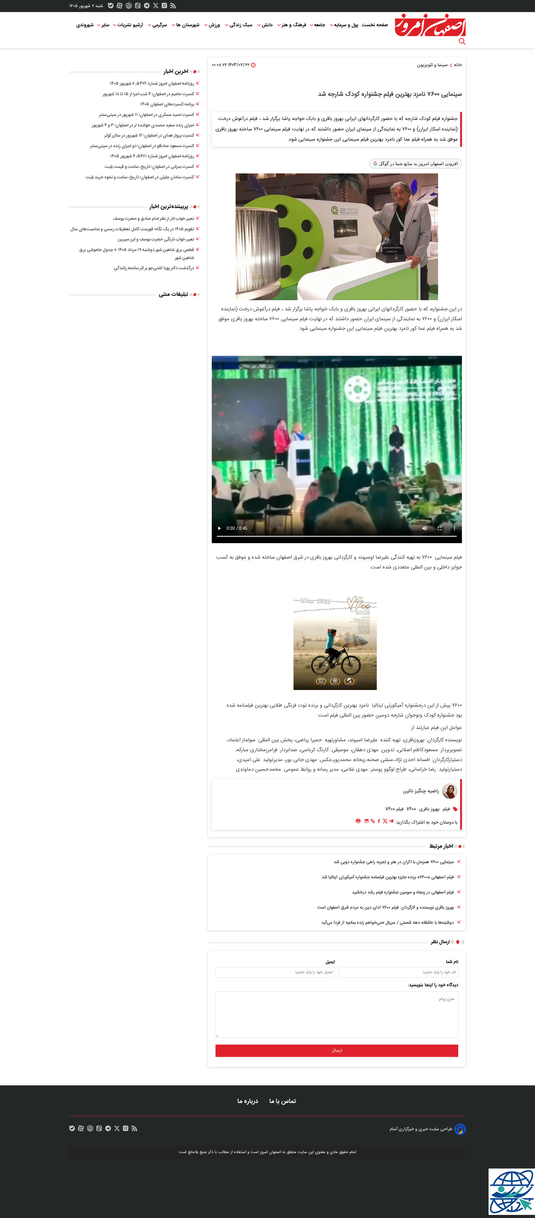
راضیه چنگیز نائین (421, 791)
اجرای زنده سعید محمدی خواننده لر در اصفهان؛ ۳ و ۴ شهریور (143, 125)
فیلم (446, 809)
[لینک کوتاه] (372, 822)
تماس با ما (283, 1101)
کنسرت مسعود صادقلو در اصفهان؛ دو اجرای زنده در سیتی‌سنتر (142, 146)
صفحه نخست (375, 25)
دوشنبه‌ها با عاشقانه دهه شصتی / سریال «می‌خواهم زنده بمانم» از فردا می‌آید (387, 922)
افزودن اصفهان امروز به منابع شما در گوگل (418, 163)
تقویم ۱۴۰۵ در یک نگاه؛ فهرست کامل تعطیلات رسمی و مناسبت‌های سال (132, 229)
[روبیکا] (128, 7)
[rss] (173, 7)
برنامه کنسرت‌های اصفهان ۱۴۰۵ (167, 104)
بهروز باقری (429, 809)
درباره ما (248, 1101)
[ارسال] (366, 822)
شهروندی (85, 25)
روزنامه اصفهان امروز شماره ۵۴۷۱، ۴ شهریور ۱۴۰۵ (152, 156)
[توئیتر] (156, 7)
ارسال (337, 1050)
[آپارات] (119, 7)
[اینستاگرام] (164, 7)
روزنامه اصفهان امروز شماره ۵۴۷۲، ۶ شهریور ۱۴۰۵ (152, 83)
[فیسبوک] (378, 822)
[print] (358, 821)
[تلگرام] (146, 7)
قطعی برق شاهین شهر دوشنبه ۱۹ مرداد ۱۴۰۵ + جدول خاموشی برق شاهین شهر (136, 254)
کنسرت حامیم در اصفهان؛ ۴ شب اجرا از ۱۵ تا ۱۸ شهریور (148, 94)
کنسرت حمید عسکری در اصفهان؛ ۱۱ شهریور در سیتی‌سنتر (146, 115)
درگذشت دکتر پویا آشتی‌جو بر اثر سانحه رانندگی (154, 268)
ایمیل (330, 962)
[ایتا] (138, 7)
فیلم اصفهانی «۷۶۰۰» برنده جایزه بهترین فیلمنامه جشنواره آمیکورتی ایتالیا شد (388, 877)
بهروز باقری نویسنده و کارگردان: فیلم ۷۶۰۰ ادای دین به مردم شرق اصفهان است (385, 907)
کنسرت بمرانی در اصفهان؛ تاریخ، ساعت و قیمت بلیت (149, 167)
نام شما (452, 962)
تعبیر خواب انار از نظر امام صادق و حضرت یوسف (153, 219)
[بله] (111, 7)
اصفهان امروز (270, 1152)
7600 (411, 809)
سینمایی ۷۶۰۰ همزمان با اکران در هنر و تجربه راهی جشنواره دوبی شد (394, 862)
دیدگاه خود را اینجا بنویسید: (433, 985)
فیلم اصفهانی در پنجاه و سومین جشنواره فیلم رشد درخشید (403, 892)
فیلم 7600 (394, 809)
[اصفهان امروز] (430, 25)
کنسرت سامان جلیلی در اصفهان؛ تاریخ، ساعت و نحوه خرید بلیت (140, 177)
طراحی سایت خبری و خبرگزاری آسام (421, 1129)
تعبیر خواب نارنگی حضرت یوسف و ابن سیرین (156, 239)
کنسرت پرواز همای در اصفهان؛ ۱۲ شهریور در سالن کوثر (149, 135)
